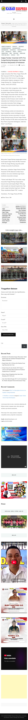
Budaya (15, 46)
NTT (3, 51)
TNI (18, 55)
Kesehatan (5, 49)
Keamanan (5, 272)
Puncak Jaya (5, 55)
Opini (14, 51)
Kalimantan (16, 48)
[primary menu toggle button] (14, 19)
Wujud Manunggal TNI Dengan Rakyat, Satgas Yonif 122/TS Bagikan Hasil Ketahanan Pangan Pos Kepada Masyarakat (13, 241)
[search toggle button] (25, 1)
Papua (19, 51)
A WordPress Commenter (8, 395)
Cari (2, 343)
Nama (3, 312)
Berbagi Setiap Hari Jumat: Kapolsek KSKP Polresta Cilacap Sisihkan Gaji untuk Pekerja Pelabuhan (13, 260)
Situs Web (3, 326)
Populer (22, 53)
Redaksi (4, 65)
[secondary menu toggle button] (1, 1)
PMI (11, 53)
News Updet (14, 12)
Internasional (6, 48)
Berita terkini (6, 46)
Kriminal (21, 254)
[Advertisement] (14, 687)
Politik (16, 53)
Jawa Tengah (21, 269)
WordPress (22, 717)
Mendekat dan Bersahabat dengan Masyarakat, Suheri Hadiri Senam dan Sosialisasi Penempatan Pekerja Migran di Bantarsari (14, 358)
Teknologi (19, 256)
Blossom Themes (9, 717)
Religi (11, 276)
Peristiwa (5, 53)
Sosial (13, 55)
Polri (10, 236)
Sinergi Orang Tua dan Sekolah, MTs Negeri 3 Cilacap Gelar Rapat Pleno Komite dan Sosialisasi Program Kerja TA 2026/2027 (13, 369)
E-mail (3, 319)
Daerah (21, 46)
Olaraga (8, 51)
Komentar (3, 297)
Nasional (13, 49)
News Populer (22, 49)
